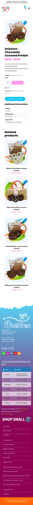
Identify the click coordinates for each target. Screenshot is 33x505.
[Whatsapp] (3, 353)
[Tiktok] (15, 353)
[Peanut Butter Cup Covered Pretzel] (16, 229)
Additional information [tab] (15, 99)
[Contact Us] (16, 435)
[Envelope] (19, 353)
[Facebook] (11, 353)
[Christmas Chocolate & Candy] (16, 484)
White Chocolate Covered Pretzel (16, 169)
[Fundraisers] (16, 494)
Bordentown (23, 409)
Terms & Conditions (7, 414)
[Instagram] (7, 353)
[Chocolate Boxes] (16, 440)
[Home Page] (16, 426)
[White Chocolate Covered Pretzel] (16, 152)
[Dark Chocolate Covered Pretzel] (16, 191)
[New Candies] (16, 457)
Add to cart (17, 82)
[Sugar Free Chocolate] (16, 453)
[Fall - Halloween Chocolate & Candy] (16, 480)
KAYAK (21, 411)
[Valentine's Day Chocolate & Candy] (16, 467)
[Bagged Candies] (16, 462)
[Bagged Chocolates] (16, 449)
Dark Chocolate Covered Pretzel (16, 208)
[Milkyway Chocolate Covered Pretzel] (16, 268)
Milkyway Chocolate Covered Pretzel (16, 286)
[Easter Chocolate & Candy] (16, 471)
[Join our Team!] (16, 430)
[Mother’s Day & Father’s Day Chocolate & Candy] (16, 476)
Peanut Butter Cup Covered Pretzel (16, 247)
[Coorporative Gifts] (16, 489)
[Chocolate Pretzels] (16, 444)
